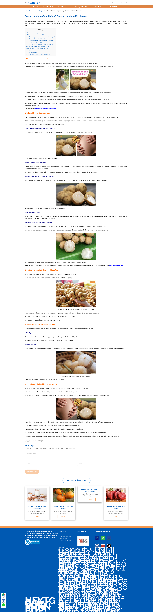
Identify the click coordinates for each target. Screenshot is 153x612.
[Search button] (127, 2)
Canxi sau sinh (62, 7)
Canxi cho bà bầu (48, 7)
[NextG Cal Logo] (33, 2)
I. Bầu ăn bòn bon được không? (34, 33)
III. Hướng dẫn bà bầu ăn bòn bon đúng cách (38, 46)
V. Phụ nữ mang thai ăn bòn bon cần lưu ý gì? (38, 54)
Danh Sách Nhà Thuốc (113, 7)
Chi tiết (37, 517)
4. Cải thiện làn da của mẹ (35, 42)
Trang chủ (36, 7)
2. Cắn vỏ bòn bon (33, 52)
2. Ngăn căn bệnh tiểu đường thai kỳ (37, 39)
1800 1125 (3, 606)
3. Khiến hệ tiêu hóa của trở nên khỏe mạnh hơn (41, 40)
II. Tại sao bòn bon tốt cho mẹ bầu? (35, 35)
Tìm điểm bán (3, 597)
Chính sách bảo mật (66, 540)
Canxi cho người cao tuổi (79, 7)
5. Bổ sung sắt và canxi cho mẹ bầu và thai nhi (40, 44)
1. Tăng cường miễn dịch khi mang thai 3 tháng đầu (41, 37)
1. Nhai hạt (30, 50)
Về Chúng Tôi (64, 538)
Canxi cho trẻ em (97, 7)
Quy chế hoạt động (65, 536)
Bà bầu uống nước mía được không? (45, 108)
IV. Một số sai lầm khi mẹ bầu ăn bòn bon (37, 48)
